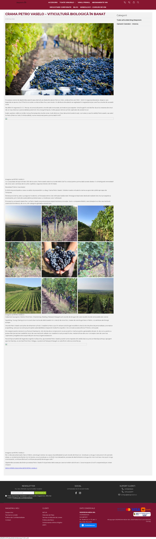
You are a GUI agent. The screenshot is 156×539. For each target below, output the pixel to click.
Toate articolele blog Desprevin (129, 20)
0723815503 (128, 489)
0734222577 (128, 492)
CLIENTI (45, 508)
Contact (8, 520)
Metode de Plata (48, 515)
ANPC (44, 525)
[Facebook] (76, 493)
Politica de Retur (48, 520)
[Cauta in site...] (138, 2)
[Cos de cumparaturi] (134, 2)
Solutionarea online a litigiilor (52, 522)
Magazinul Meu (12, 508)
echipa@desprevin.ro (129, 495)
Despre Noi (9, 512)
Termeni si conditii (11, 515)
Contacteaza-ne (90, 525)
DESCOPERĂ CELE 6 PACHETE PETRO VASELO (21, 468)
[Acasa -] (24, 2)
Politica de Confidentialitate (22, 498)
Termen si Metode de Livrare (52, 517)
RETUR (44, 512)
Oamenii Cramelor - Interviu (127, 24)
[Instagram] (80, 493)
